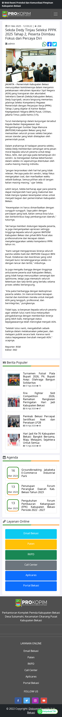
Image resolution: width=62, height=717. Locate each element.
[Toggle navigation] (55, 14)
